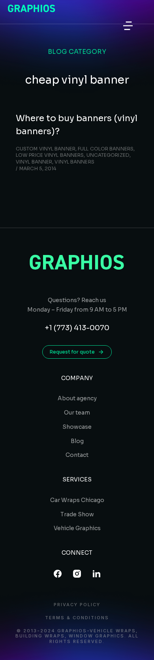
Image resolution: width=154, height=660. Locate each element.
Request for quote (72, 352)
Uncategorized (108, 155)
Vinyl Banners (74, 162)
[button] (128, 26)
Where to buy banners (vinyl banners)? (76, 125)
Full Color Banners (105, 149)
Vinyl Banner (34, 162)
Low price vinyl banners (50, 155)
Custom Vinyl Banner (45, 149)
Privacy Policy (77, 604)
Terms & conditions (77, 617)
